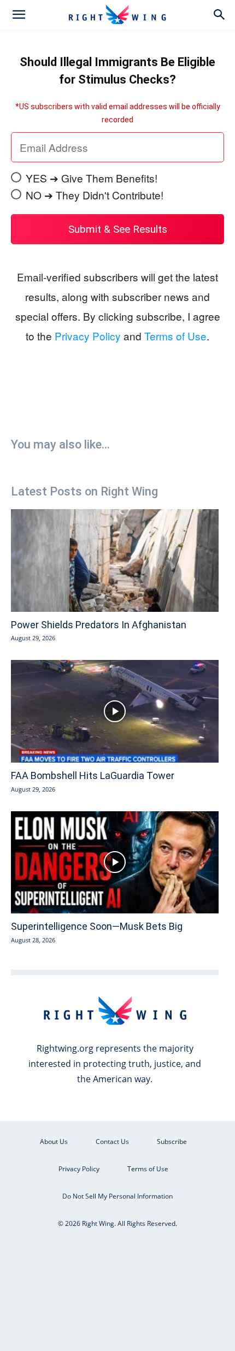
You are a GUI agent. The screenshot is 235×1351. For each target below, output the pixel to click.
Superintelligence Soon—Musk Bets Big (97, 926)
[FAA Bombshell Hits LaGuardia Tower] (115, 711)
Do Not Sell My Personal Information (117, 1196)
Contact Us (112, 1141)
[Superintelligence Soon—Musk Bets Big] (115, 862)
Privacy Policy (88, 335)
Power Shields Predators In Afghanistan (98, 624)
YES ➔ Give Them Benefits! (91, 178)
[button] (18, 15)
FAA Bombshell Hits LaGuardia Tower (92, 775)
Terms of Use (175, 335)
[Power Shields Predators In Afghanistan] (115, 560)
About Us (54, 1141)
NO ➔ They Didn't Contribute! (94, 194)
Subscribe (172, 1141)
